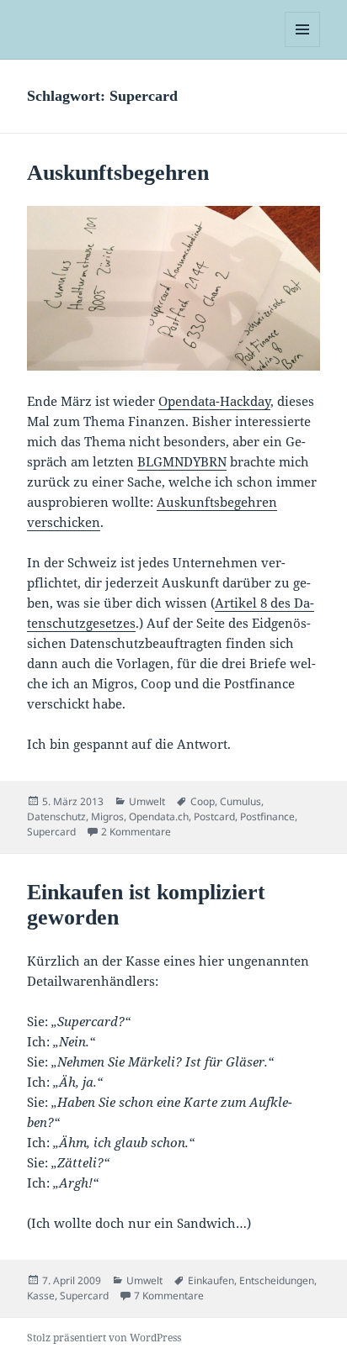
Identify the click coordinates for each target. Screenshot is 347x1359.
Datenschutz (56, 816)
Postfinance (267, 816)
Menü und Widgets (303, 46)
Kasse (41, 1295)
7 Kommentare (169, 1295)
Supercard (51, 831)
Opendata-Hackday (214, 400)
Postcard (214, 816)
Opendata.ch (159, 816)
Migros (107, 816)
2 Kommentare (136, 831)
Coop (202, 801)
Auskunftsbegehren (118, 173)
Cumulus (240, 801)
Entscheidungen (276, 1280)
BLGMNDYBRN (182, 461)
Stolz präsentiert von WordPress (104, 1337)
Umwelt (147, 801)
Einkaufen (211, 1280)
